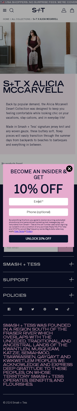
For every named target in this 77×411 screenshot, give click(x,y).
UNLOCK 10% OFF (38, 238)
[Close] (69, 169)
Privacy (29, 231)
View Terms (19, 231)
